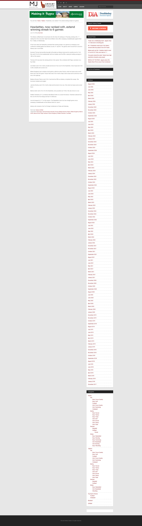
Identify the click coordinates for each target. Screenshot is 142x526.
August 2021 (91, 257)
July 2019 (90, 329)
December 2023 (92, 176)
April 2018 (90, 373)
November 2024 (92, 144)
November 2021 (92, 248)
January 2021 (91, 277)
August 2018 (91, 361)
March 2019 (91, 341)
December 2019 (92, 315)
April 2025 (90, 130)
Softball (41, 110)
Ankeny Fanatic (48, 5)
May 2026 (90, 92)
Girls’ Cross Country (97, 405)
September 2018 (92, 358)
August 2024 (91, 153)
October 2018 (91, 355)
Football (94, 403)
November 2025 (92, 110)
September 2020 (92, 289)
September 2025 (92, 115)
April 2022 (90, 234)
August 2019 (91, 326)
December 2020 (92, 280)
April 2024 (90, 165)
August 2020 (91, 292)
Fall (91, 397)
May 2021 (90, 266)
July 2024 (90, 156)
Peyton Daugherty (52, 113)
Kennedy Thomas (54, 111)
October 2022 (91, 217)
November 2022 (92, 214)
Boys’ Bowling (96, 438)
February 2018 (91, 378)
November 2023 (92, 179)
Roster (96, 432)
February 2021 (91, 274)
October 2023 (91, 182)
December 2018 (92, 349)
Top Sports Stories (93, 494)
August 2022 (91, 222)
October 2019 (91, 321)
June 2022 (90, 228)
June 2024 (90, 159)
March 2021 (91, 271)
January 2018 (91, 381)
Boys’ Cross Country (97, 399)
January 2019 (91, 347)
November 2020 (92, 283)
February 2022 (91, 240)
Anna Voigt (39, 111)
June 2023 (90, 193)
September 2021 (92, 254)
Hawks (37, 110)
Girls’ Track (95, 424)
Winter (92, 434)
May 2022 (90, 231)
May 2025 (90, 127)
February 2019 (91, 344)
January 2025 (91, 139)
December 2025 (92, 107)
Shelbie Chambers (61, 113)
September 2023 (92, 185)
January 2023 (91, 208)
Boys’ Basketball (96, 436)
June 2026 (90, 89)
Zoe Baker (68, 113)
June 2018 (90, 367)
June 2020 (90, 297)
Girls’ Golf (94, 418)
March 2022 (91, 237)
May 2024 (90, 162)
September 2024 (92, 150)
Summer (92, 426)
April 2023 (90, 199)
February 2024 (91, 170)
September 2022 (92, 219)
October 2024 (91, 147)
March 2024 (91, 167)
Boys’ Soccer (95, 413)
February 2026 (91, 101)
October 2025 (91, 113)
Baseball (94, 428)
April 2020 (90, 303)
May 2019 (90, 335)
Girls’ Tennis (95, 422)
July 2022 (90, 225)
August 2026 (91, 84)
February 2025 (91, 136)
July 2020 (90, 295)
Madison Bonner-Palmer (64, 111)
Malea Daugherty (75, 111)
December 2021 (92, 245)
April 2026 (90, 95)
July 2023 (90, 191)
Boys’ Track (95, 417)
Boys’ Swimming (96, 440)
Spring (92, 411)
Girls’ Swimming (96, 407)
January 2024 (91, 173)
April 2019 (90, 338)
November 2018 (92, 352)
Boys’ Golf (95, 401)
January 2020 (91, 312)
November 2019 (92, 318)
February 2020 (91, 309)
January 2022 (91, 243)
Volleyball (95, 409)
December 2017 (92, 384)
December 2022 (92, 211)
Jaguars (90, 448)
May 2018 (90, 370)
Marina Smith (37, 113)
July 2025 (90, 121)
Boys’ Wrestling (96, 445)
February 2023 (91, 205)
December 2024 (92, 141)
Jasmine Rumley (46, 111)
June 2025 (90, 124)
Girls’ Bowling (95, 443)
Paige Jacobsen (44, 113)
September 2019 (92, 323)
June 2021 (90, 263)
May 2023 (90, 196)
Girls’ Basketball (96, 442)
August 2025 (91, 118)
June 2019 (90, 332)
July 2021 (90, 260)
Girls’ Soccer (95, 420)
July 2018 (90, 364)
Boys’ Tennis (95, 415)
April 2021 (90, 269)
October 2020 (91, 286)
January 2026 (91, 104)
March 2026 (91, 98)
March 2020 (91, 306)
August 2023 (91, 188)
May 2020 (90, 300)
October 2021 (91, 251)
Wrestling (94, 491)
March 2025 (91, 133)
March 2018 (91, 375)
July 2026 (90, 87)
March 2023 (91, 202)
